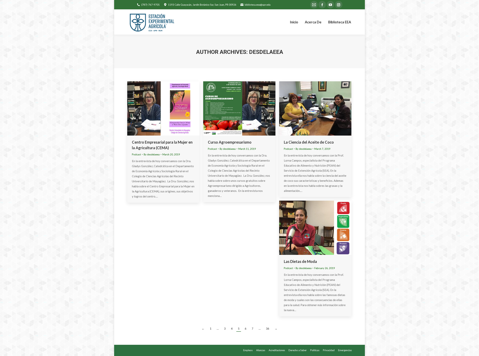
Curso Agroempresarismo (229, 142)
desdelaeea (266, 52)
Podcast (136, 154)
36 (267, 328)
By (152, 154)
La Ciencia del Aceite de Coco (309, 142)
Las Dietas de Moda (300, 261)
